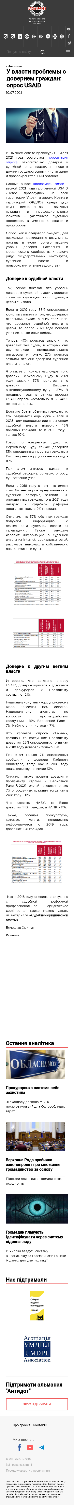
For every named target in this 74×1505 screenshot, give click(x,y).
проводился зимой (48, 184)
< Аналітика (14, 66)
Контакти (40, 1425)
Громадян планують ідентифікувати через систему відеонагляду (34, 1237)
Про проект (21, 1425)
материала (19, 915)
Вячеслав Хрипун (20, 927)
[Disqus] (37, 986)
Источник (12, 935)
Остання (30, 1043)
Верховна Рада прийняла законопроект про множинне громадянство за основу (33, 1164)
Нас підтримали (26, 1280)
